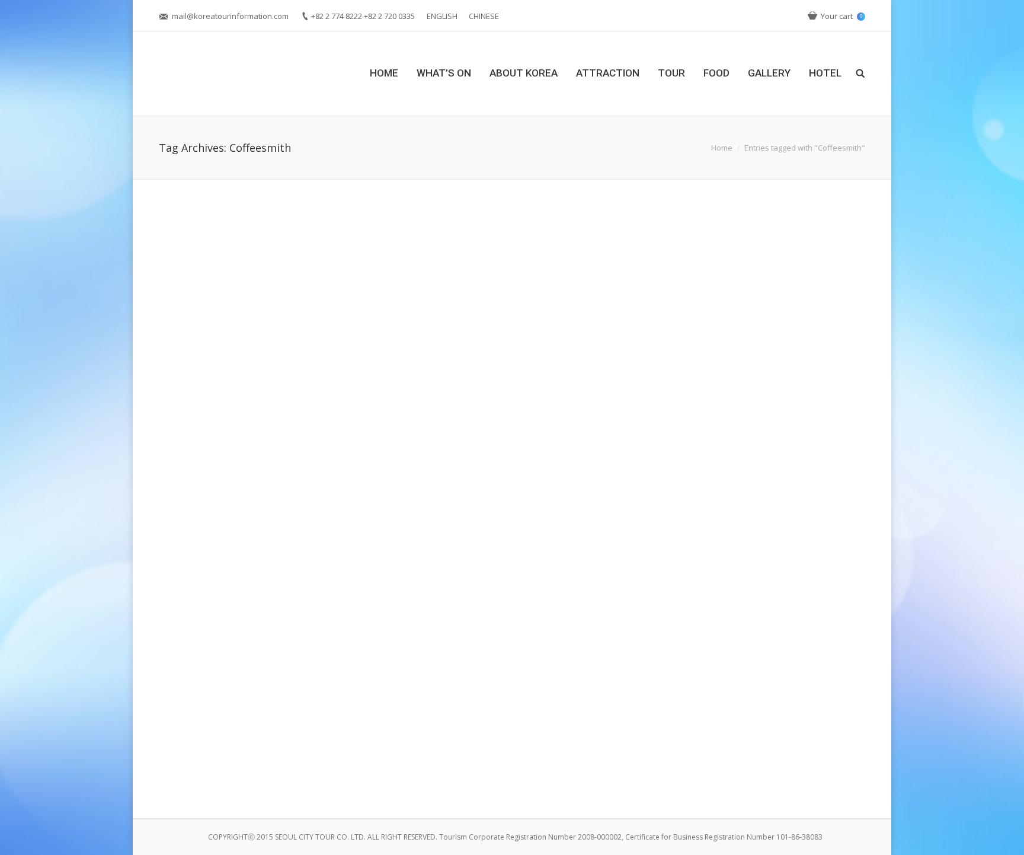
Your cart (841, 16)
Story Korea (291, 770)
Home (721, 147)
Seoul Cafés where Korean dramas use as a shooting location (329, 753)
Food (300, 527)
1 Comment (241, 770)
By (387, 527)
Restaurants (333, 527)
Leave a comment (251, 527)
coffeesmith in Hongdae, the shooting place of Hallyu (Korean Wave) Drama (366, 509)
